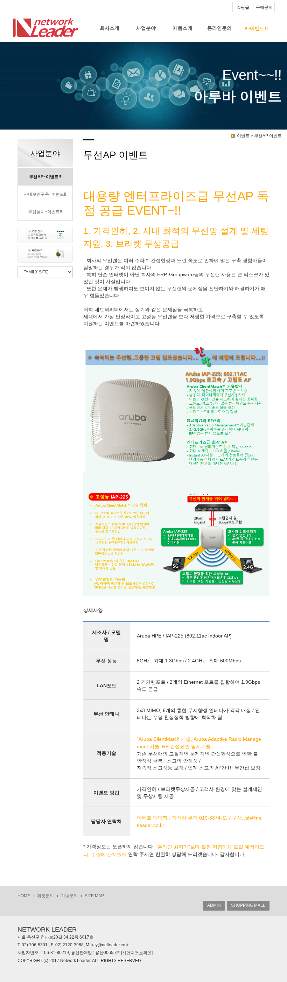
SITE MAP (94, 895)
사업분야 (146, 28)
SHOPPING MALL (248, 905)
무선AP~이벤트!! (45, 176)
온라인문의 (219, 28)
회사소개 (109, 28)
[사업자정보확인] (137, 952)
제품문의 (45, 895)
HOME (24, 895)
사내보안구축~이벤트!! (45, 194)
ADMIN (214, 905)
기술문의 (69, 895)
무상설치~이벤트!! (45, 211)
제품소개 (182, 28)
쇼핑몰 (243, 7)
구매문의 (264, 7)
